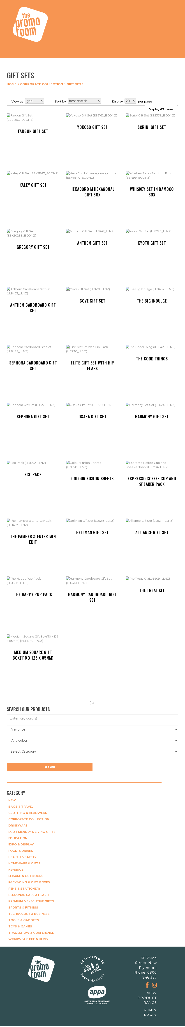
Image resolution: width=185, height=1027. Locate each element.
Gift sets (75, 84)
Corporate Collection (41, 84)
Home (11, 84)
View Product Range (147, 998)
